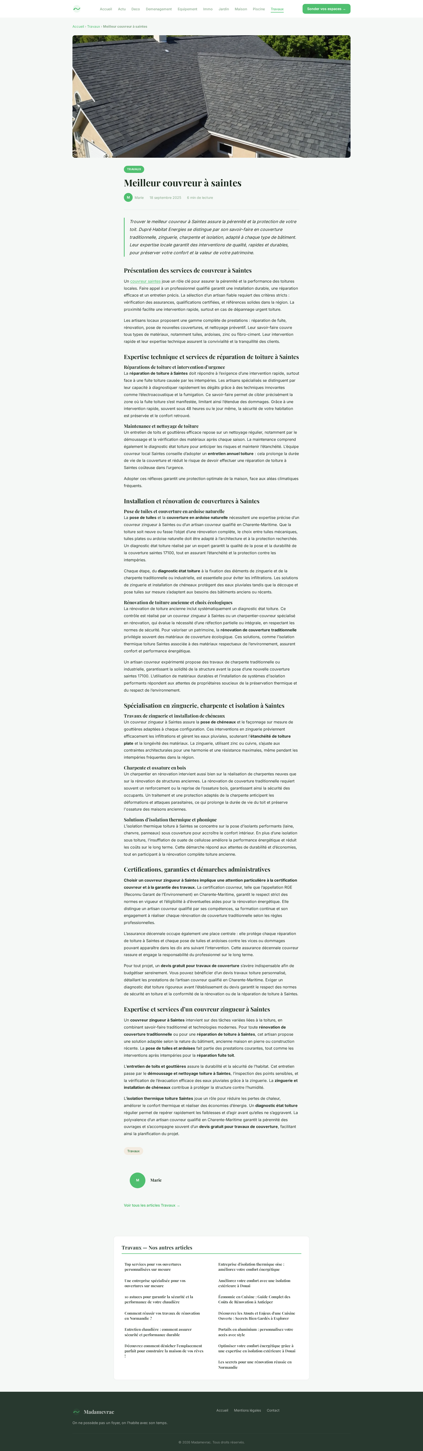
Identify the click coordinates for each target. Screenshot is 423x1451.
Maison (241, 9)
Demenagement (159, 9)
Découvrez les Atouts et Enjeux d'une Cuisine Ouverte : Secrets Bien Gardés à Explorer (256, 1316)
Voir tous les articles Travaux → (152, 1205)
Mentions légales (247, 1410)
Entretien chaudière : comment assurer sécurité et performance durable (158, 1332)
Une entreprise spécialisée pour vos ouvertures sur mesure (155, 1283)
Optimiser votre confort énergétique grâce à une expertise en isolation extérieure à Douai (256, 1348)
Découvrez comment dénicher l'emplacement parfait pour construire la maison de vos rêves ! (164, 1351)
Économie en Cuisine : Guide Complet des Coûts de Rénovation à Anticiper (254, 1299)
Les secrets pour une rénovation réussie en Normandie (255, 1364)
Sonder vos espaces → (326, 9)
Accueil (106, 9)
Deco (135, 9)
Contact (273, 1410)
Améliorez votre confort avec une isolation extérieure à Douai (254, 1283)
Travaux (277, 9)
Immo (208, 9)
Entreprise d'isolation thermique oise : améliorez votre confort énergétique (251, 1267)
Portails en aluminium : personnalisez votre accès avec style (255, 1332)
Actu (122, 9)
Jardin (224, 9)
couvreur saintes (145, 281)
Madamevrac (99, 1411)
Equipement (187, 9)
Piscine (259, 9)
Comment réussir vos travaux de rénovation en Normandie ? (162, 1316)
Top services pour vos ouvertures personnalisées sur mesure (153, 1267)
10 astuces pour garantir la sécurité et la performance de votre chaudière (159, 1299)
